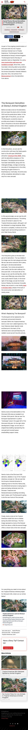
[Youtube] (18, 724)
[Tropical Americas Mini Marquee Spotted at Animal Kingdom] (14, 663)
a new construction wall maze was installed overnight (13, 62)
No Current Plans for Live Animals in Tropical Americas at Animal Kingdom (13, 695)
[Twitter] (13, 724)
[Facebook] (10, 724)
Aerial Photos (7, 29)
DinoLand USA (14, 29)
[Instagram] (15, 724)
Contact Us (12, 725)
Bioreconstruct (6, 76)
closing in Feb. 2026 (14, 156)
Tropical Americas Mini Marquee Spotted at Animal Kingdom (13, 672)
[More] (22, 36)
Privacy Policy (4, 718)
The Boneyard (21, 29)
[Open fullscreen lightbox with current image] (14, 138)
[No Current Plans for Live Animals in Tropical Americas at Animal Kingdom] (14, 685)
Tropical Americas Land (14, 31)
